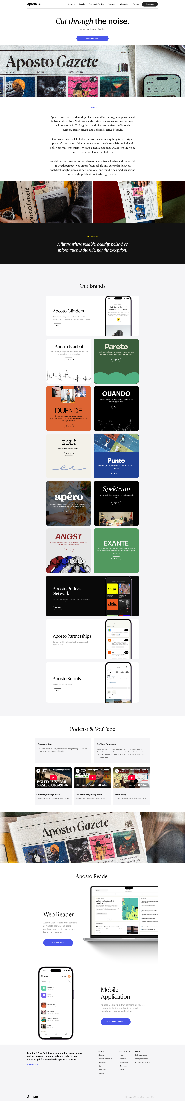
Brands (82, 4)
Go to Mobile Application (115, 1022)
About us (101, 1055)
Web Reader (123, 1062)
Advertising (124, 4)
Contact (101, 1073)
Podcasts (111, 4)
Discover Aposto (92, 38)
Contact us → (33, 1064)
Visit (57, 325)
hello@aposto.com (141, 1055)
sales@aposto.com (141, 1059)
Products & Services (96, 4)
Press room (102, 1069)
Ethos (100, 1066)
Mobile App (123, 1066)
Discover (57, 607)
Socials (121, 1069)
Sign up (68, 359)
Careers (136, 4)
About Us (71, 4)
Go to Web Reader (58, 943)
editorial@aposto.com (142, 1062)
